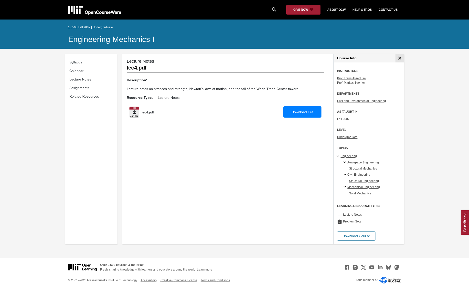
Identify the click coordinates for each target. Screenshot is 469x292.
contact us (388, 9)
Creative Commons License (178, 280)
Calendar (76, 71)
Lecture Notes (80, 79)
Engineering (349, 156)
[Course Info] (399, 58)
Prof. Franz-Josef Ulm (351, 78)
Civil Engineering (358, 174)
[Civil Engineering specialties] (345, 175)
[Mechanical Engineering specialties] (345, 187)
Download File (302, 112)
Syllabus (75, 62)
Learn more (204, 269)
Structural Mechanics (363, 168)
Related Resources (84, 96)
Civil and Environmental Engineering (361, 101)
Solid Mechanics (360, 193)
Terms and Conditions (215, 280)
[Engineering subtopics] (338, 156)
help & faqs (362, 9)
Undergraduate (347, 137)
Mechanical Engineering (363, 187)
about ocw (336, 9)
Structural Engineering (364, 181)
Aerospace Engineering (363, 162)
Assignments (79, 88)
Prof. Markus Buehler (351, 82)
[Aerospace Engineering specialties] (345, 162)
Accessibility (149, 280)
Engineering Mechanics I (111, 39)
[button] (356, 236)
